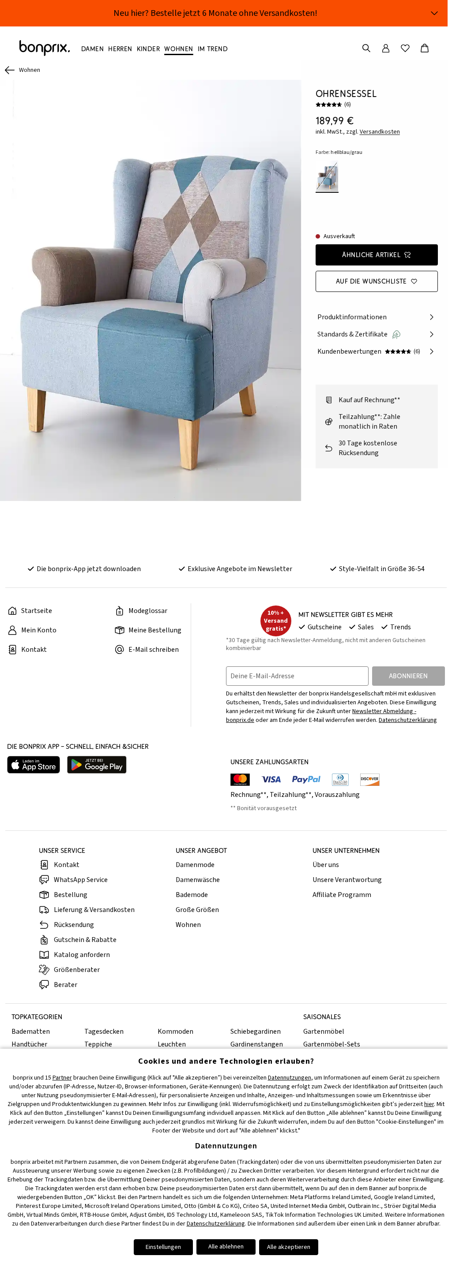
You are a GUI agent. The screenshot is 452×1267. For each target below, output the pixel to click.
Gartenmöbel (323, 1031)
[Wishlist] (405, 48)
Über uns (326, 865)
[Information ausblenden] (434, 13)
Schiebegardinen (255, 1031)
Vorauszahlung (337, 794)
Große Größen (197, 909)
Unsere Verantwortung (347, 880)
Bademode (192, 894)
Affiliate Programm (342, 895)
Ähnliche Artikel (371, 254)
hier (429, 1104)
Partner (62, 1077)
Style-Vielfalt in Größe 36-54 (382, 568)
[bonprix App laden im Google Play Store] (97, 765)
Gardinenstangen (256, 1044)
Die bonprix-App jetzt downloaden (89, 568)
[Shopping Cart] (425, 48)
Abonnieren (408, 676)
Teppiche (98, 1044)
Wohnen (188, 924)
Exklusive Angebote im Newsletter (240, 568)
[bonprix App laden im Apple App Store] (33, 765)
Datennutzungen (289, 1077)
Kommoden (175, 1031)
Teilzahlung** (291, 794)
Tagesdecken (104, 1031)
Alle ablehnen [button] (226, 1246)
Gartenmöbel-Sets (331, 1044)
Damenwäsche (198, 879)
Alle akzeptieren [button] (288, 1247)
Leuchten (172, 1044)
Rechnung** (248, 794)
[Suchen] (366, 48)
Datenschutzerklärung (408, 720)
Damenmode (195, 864)
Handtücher (29, 1044)
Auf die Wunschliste (371, 281)
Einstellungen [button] (163, 1247)
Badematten (30, 1031)
